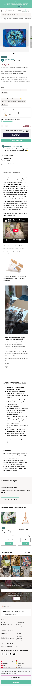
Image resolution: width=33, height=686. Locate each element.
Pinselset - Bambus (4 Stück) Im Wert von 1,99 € (19, 113)
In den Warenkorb (17, 140)
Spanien (20, 667)
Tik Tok (25, 552)
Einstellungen (15, 677)
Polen (4, 665)
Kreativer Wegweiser (6, 646)
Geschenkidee (20, 627)
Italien (19, 665)
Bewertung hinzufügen (10, 499)
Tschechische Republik (9, 661)
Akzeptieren (16, 682)
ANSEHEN (21, 6)
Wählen (9, 543)
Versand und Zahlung (8, 121)
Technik (3, 622)
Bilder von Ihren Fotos (7, 624)
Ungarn (20, 661)
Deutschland (6, 667)
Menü (2, 11)
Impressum (19, 636)
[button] (13, 53)
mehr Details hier (18, 73)
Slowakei (5, 663)
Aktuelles (18, 624)
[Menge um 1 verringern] (2, 126)
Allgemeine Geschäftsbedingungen (7, 634)
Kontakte (18, 633)
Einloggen (19, 10)
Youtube (29, 552)
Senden (16, 598)
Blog (17, 646)
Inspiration (4, 627)
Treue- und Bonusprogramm (20, 639)
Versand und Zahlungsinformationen (7, 638)
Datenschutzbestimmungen (16, 595)
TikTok (7, 364)
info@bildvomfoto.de (10, 614)
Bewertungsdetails (22, 67)
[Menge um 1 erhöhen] (6, 126)
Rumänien (21, 663)
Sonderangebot (20, 622)
